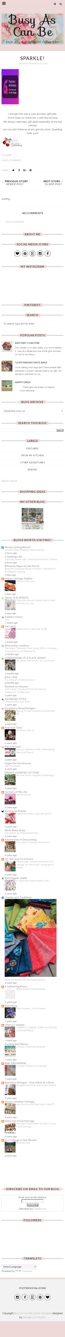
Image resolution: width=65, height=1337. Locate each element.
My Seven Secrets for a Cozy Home (35, 660)
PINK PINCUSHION (15, 1063)
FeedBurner (39, 1208)
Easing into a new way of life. (31, 629)
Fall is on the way (25, 581)
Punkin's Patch (13, 617)
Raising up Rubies (15, 811)
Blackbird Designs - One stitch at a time (29, 1082)
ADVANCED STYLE (15, 699)
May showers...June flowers (30, 1008)
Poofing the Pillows (16, 1044)
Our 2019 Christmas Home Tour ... (33, 842)
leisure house (23, 794)
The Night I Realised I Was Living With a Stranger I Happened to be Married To (31, 650)
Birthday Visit (23, 1142)
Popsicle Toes (13, 727)
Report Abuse (9, 480)
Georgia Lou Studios (34, 1317)
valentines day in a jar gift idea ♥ (33, 813)
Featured (32, 448)
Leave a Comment (11, 160)
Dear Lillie (11, 677)
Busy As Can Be (32, 25)
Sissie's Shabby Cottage (19, 1101)
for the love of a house (19, 859)
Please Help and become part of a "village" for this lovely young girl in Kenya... (35, 864)
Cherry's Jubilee (15, 1024)
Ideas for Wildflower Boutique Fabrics (25, 979)
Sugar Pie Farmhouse (18, 763)
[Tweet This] (13, 170)
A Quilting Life (13, 556)
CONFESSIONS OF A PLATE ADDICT (25, 658)
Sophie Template (42, 1313)
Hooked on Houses (16, 686)
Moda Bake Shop (15, 830)
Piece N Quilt (13, 746)
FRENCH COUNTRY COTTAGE (22, 772)
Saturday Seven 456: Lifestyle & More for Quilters (31, 559)
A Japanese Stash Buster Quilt (32, 880)
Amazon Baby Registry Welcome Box (25, 550)
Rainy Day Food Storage (19, 1121)
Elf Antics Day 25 (25, 730)
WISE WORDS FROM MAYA (30, 989)
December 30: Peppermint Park (21, 833)
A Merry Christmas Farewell (30, 1046)
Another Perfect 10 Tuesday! (31, 1066)
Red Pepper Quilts (16, 878)
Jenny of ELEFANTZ (16, 597)
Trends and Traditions (18, 897)
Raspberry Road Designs (20, 708)
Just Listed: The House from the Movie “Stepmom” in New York (25, 691)
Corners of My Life (16, 792)
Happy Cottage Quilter (19, 578)
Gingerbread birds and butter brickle (36, 1085)
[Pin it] (30, 170)
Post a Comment (14, 221)
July (7, 619)
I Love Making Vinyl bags (31, 362)
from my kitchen (32, 455)
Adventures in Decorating (21, 839)
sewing (32, 469)
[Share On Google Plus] (24, 170)
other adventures (32, 462)
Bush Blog (11, 1005)
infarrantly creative (17, 645)
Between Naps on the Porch (22, 566)
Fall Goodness (12, 766)
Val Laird (10, 626)
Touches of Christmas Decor (20, 680)
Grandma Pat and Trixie (17, 701)
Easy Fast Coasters (27, 342)
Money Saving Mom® (17, 547)
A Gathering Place (16, 986)
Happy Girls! (23, 382)
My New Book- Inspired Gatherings (35, 775)
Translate (27, 1271)
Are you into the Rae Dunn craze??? (35, 1104)
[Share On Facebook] (19, 170)
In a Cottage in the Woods (21, 1140)
